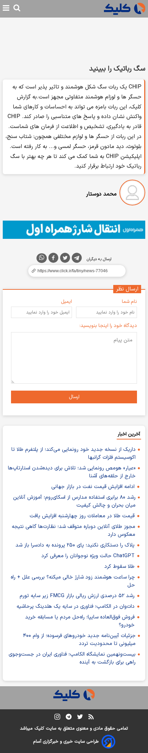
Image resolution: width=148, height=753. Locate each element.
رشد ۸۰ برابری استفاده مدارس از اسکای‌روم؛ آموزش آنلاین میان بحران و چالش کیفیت (74, 501)
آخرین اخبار (129, 434)
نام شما (129, 301)
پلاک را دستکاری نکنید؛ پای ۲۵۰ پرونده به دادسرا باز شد (75, 545)
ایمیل (66, 301)
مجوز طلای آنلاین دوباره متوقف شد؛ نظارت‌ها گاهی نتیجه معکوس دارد (73, 531)
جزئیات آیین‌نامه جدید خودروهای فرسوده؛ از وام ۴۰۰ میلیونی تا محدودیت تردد (79, 640)
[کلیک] (124, 9)
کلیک (39, 728)
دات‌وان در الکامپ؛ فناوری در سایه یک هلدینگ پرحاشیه (76, 607)
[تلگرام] (77, 259)
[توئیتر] (65, 259)
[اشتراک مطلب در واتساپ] (41, 258)
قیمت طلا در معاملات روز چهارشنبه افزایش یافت (82, 516)
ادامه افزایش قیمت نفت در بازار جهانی (93, 487)
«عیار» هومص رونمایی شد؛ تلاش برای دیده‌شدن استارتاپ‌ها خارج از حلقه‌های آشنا (72, 472)
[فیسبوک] (53, 259)
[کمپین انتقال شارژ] (74, 230)
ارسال (74, 397)
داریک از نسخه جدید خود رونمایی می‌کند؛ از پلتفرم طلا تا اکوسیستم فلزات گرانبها (73, 454)
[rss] (91, 718)
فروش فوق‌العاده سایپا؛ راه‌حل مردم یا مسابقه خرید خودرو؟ (80, 621)
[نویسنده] (132, 194)
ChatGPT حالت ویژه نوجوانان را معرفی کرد (88, 556)
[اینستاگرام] (57, 718)
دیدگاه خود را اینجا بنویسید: (108, 325)
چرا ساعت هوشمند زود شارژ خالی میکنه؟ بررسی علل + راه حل (73, 581)
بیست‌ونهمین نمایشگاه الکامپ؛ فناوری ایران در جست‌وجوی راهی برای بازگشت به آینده (72, 658)
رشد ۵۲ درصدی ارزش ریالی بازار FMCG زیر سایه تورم (77, 596)
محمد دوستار (101, 194)
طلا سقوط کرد (119, 567)
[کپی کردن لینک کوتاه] (74, 270)
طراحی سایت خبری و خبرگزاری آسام (66, 741)
